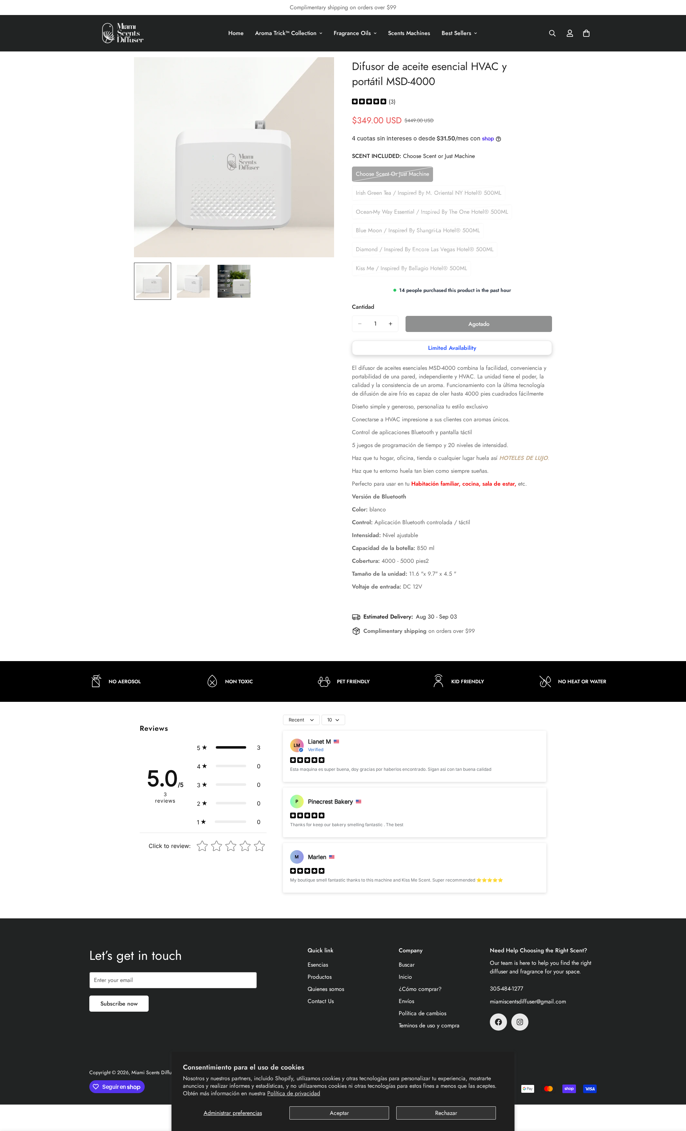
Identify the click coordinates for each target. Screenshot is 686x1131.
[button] (229, 747)
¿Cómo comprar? (420, 989)
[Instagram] (519, 1022)
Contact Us (321, 1001)
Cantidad (363, 307)
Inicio (405, 977)
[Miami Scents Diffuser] (123, 33)
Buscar (406, 965)
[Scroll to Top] (672, 1092)
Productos (320, 977)
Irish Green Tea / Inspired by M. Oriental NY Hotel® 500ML (428, 195)
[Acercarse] (319, 72)
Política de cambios (422, 1013)
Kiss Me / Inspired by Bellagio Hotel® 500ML (411, 270)
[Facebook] (498, 1022)
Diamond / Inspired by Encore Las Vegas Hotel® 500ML (424, 251)
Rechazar (446, 1113)
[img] (369, 102)
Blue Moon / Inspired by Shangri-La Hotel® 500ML (418, 232)
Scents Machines (409, 33)
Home (236, 33)
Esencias (318, 965)
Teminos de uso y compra (429, 1025)
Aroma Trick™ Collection (286, 33)
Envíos (406, 1001)
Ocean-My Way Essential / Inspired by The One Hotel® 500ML (432, 214)
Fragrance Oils (352, 33)
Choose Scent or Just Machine (392, 176)
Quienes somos (326, 989)
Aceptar (339, 1113)
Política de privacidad (293, 1093)
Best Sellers (456, 33)
